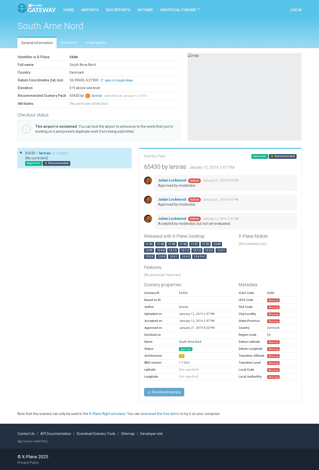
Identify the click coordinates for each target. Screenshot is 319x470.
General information (37, 43)
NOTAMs (145, 10)
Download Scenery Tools (96, 434)
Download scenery (166, 392)
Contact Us (26, 434)
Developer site (151, 434)
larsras (97, 96)
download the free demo (160, 414)
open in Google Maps (118, 80)
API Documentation (55, 434)
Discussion (69, 43)
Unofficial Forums (178, 10)
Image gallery (96, 43)
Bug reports (118, 10)
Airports (90, 10)
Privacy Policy (28, 463)
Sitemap (128, 434)
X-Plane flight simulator (107, 414)
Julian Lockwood (172, 180)
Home (69, 10)
